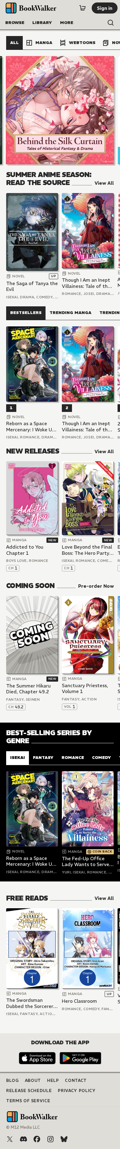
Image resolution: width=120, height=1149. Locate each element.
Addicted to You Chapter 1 (24, 550)
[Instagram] (50, 1139)
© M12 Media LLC (23, 1127)
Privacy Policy (76, 1091)
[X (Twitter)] (10, 1139)
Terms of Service (28, 1101)
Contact (76, 1080)
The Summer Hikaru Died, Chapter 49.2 (28, 689)
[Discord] (23, 1139)
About (33, 1080)
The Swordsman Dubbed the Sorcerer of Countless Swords (29, 1003)
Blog (12, 1080)
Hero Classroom (79, 1001)
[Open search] (111, 23)
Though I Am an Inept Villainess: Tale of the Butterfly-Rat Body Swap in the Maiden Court (86, 283)
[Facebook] (37, 1139)
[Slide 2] (60, 110)
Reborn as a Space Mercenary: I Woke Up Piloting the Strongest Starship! (31, 427)
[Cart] (82, 8)
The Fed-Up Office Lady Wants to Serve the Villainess (85, 862)
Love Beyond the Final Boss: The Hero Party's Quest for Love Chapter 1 (87, 550)
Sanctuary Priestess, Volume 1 (85, 689)
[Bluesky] (64, 1139)
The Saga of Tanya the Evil (32, 286)
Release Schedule (29, 1091)
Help (53, 1080)
